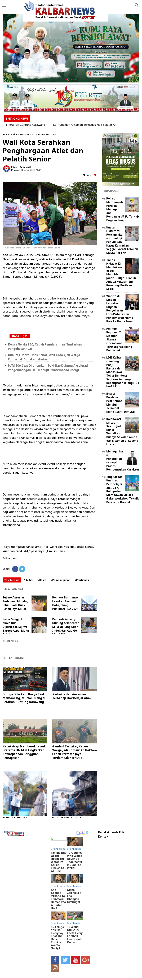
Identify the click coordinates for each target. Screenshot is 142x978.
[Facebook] (15, 569)
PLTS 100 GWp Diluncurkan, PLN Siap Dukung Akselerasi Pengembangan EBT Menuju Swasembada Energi (48, 368)
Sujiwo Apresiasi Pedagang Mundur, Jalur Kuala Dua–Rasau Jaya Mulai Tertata (15, 605)
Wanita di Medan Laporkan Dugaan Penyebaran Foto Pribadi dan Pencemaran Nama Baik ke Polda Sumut (120, 308)
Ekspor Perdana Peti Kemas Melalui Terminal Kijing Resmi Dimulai (120, 403)
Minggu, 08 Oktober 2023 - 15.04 (26, 170)
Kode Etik (118, 832)
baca (88, 175)
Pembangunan (36, 134)
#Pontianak (81, 580)
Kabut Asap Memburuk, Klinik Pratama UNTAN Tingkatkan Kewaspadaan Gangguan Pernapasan (24, 752)
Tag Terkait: (12, 580)
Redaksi (103, 832)
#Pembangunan (60, 580)
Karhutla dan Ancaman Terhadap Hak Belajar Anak (71, 125)
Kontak (103, 836)
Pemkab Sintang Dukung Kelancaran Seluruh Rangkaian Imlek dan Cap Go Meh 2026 (65, 626)
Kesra (23, 134)
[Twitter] (22, 569)
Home (6, 134)
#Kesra (42, 580)
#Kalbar (28, 580)
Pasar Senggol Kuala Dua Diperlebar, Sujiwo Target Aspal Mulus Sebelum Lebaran (16, 626)
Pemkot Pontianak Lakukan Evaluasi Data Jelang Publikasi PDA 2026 (65, 603)
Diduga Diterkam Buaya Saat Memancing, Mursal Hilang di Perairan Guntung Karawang (24, 698)
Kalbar (14, 134)
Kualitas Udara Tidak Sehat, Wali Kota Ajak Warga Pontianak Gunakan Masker (44, 357)
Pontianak (51, 134)
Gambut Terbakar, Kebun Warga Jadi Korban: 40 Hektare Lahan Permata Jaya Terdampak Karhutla (74, 752)
